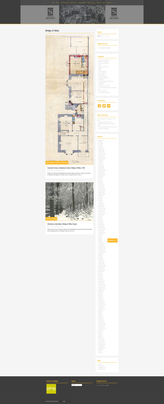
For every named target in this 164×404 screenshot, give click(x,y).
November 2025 (102, 155)
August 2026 (101, 140)
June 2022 (101, 218)
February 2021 (102, 244)
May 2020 (101, 257)
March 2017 (101, 318)
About (57, 2)
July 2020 (100, 255)
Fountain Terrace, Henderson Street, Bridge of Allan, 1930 (66, 168)
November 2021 (102, 229)
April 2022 (101, 221)
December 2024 (102, 169)
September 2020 (102, 252)
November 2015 (102, 344)
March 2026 (101, 148)
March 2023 (101, 203)
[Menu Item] (99, 106)
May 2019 (101, 276)
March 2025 (101, 164)
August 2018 (101, 290)
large (108, 48)
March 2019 (101, 279)
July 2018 (100, 292)
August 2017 (101, 310)
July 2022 (100, 216)
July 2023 (100, 197)
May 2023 (101, 200)
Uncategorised (102, 82)
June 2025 (101, 161)
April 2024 (101, 182)
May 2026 (101, 145)
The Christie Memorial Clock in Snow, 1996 (107, 127)
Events (103, 2)
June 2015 (101, 352)
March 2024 (101, 184)
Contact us (109, 2)
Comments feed (102, 367)
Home (53, 2)
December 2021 (102, 227)
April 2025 (101, 163)
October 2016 (101, 326)
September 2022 (102, 213)
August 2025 (101, 159)
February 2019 (102, 281)
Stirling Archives (61, 170)
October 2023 (101, 192)
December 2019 (102, 265)
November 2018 (102, 286)
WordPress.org (102, 369)
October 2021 (101, 231)
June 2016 (101, 333)
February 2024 (102, 185)
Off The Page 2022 (102, 73)
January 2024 (101, 187)
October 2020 (101, 250)
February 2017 (102, 320)
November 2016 (102, 324)
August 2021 (101, 234)
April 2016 (101, 336)
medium (104, 48)
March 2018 (101, 299)
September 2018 (102, 289)
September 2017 (102, 308)
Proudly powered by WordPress (52, 401)
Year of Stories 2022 (103, 90)
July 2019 (100, 273)
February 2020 (102, 261)
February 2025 (102, 166)
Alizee (64, 401)
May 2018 (101, 295)
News (100, 69)
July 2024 (100, 177)
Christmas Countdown (51, 218)
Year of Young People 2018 (104, 92)
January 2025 (101, 168)
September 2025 (102, 158)
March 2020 (101, 260)
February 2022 (102, 224)
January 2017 (101, 321)
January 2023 (101, 206)
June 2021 (101, 237)
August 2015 (101, 349)
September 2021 (102, 232)
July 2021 (100, 236)
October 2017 (101, 307)
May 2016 (101, 334)
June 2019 (101, 274)
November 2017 (102, 305)
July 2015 (100, 350)
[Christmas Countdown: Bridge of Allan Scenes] (69, 201)
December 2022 (102, 208)
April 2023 (101, 202)
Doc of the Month (91, 2)
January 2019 (101, 282)
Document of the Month (104, 63)
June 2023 (101, 198)
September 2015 (102, 347)
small (100, 48)
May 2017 (101, 315)
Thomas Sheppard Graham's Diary (106, 81)
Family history (73, 2)
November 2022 (102, 210)
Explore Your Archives (103, 66)
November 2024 (102, 171)
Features (99, 2)
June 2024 (101, 179)
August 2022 (101, 214)
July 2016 (100, 331)
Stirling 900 (101, 79)
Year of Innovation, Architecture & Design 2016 (57, 162)
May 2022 (101, 219)
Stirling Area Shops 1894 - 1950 (105, 122)
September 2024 (102, 174)
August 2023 (101, 195)
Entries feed (101, 365)
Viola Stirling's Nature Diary (104, 86)
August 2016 (101, 329)
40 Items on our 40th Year (104, 60)
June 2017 (101, 313)
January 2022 (101, 226)
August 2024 (101, 176)
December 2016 (102, 323)
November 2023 (102, 190)
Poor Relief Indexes (82, 2)
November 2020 (102, 248)
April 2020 (101, 258)
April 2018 (101, 297)
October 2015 (101, 345)
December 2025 (102, 153)
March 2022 (101, 223)
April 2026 (101, 146)
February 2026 (102, 150)
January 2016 (101, 341)
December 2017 (102, 303)
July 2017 (100, 312)
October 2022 (101, 211)
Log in (100, 364)
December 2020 (102, 247)
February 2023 (102, 205)
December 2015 (102, 342)
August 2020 (101, 253)
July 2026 (100, 142)
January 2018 (101, 302)
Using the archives (64, 2)
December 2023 (102, 189)
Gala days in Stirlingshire (104, 128)
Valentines (101, 84)
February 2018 (102, 300)
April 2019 (101, 278)
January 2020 (101, 263)
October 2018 (101, 287)
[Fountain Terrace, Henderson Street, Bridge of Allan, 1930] (69, 99)
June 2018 (101, 294)
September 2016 (102, 328)
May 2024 (101, 180)
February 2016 (102, 339)
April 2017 (101, 316)
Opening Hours (102, 74)
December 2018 (102, 284)
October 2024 (101, 172)
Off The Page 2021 (102, 71)
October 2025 (101, 156)
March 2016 (101, 337)
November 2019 (102, 266)
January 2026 (101, 151)
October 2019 (101, 268)
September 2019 (102, 269)
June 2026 (101, 143)
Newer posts (112, 240)
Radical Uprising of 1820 (104, 78)
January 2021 (101, 245)
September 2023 (102, 193)
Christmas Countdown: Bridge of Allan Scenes (62, 224)
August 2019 (101, 271)
